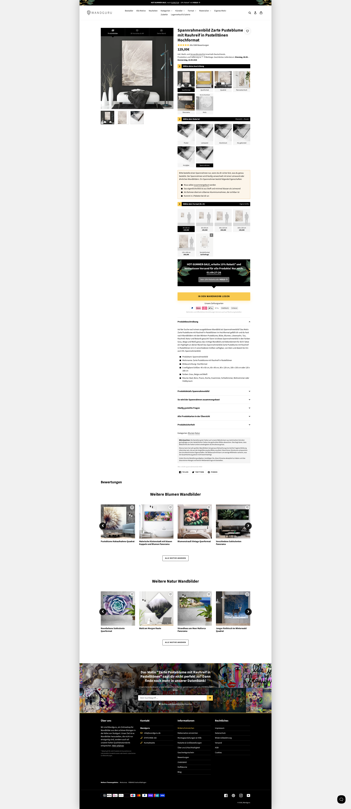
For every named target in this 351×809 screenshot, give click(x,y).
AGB (217, 747)
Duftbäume (182, 767)
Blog (180, 772)
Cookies (218, 752)
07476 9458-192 (150, 737)
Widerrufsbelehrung (223, 737)
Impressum (219, 728)
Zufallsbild (182, 762)
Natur (197, 433)
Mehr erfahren (118, 745)
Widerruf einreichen (186, 728)
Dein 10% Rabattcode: (212, 279)
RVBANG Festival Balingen (137, 782)
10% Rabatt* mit (189, 2)
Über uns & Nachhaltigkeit (189, 747)
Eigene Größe (244, 204)
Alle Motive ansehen (175, 558)
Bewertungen (183, 757)
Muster (246, 119)
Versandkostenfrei (197, 54)
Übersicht (238, 119)
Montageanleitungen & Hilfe (189, 737)
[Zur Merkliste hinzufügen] (247, 31)
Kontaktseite (149, 742)
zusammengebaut (201, 184)
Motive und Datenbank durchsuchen (176, 704)
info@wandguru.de (152, 733)
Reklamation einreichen (188, 733)
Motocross (123, 782)
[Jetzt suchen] (210, 698)
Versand (218, 742)
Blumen (191, 433)
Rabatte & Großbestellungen (190, 742)
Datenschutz (220, 733)
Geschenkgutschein (186, 752)
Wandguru (246, 802)
